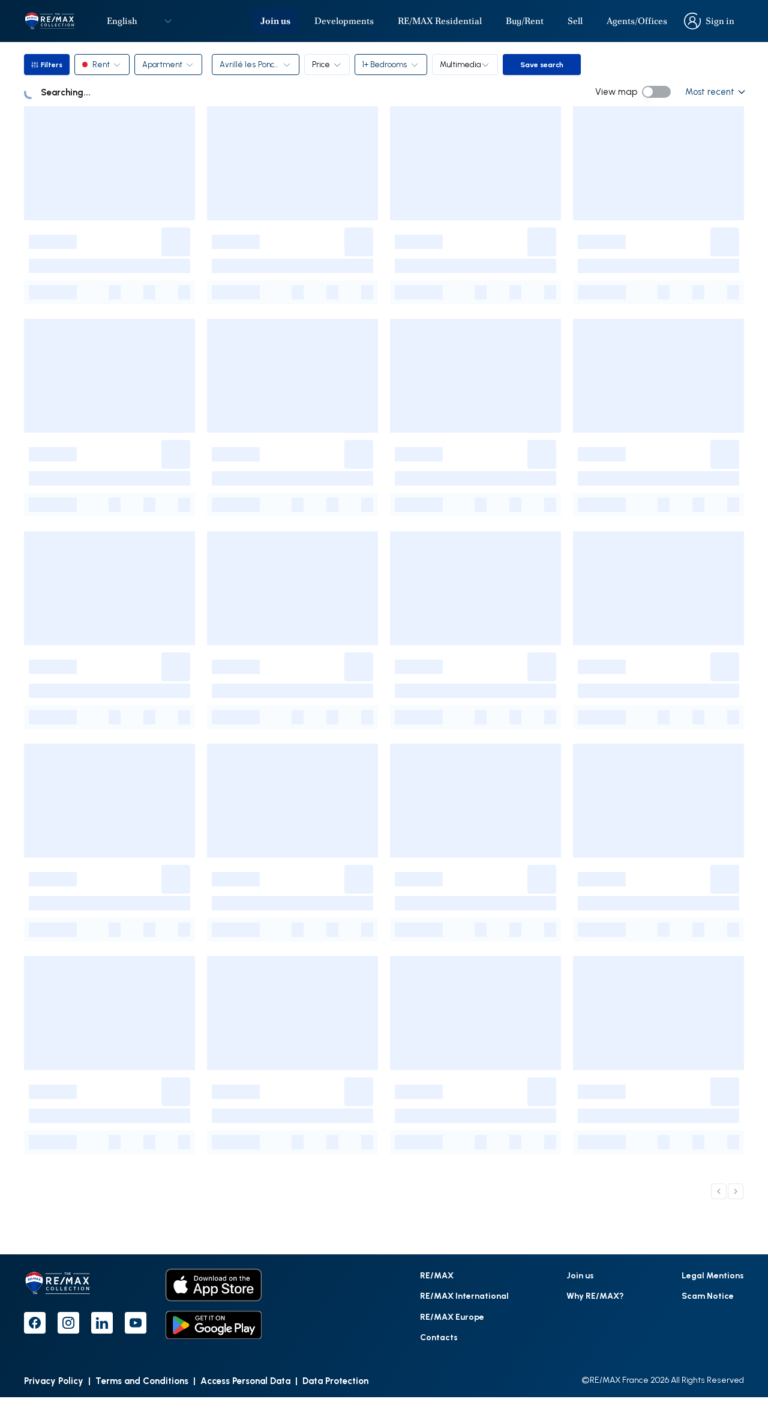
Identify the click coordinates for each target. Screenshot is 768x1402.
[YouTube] (135, 1323)
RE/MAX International (464, 1295)
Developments (344, 21)
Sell (575, 21)
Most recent (709, 91)
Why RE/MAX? (595, 1295)
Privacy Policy (53, 1380)
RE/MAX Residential (440, 21)
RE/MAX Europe (452, 1316)
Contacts (439, 1337)
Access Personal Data (245, 1380)
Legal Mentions (713, 1275)
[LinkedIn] (102, 1323)
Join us (275, 21)
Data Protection (335, 1380)
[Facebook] (35, 1323)
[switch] (656, 92)
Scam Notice (708, 1295)
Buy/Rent (525, 21)
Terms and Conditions (141, 1380)
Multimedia (460, 64)
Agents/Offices (637, 21)
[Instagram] (68, 1323)
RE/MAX (437, 1275)
